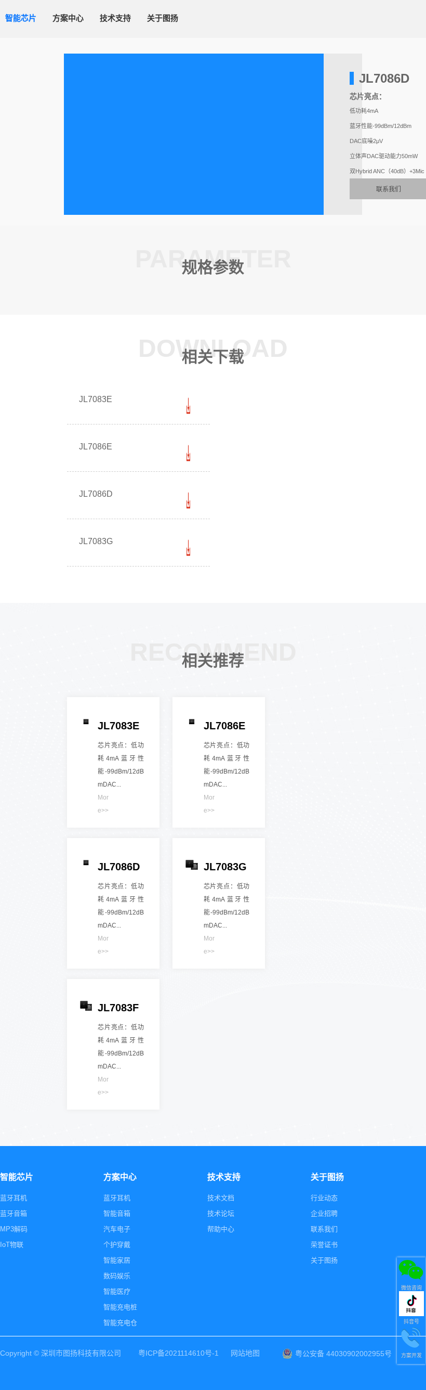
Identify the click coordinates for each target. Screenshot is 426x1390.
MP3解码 (14, 1229)
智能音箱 (116, 1213)
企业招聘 (324, 1213)
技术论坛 (220, 1213)
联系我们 (324, 1229)
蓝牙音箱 (13, 1213)
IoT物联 (11, 1245)
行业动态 (324, 1198)
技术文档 (220, 1198)
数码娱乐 (116, 1276)
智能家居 (116, 1260)
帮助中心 (220, 1229)
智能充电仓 (120, 1323)
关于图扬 (324, 1260)
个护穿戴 (116, 1245)
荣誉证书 (324, 1245)
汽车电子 (116, 1229)
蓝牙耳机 (13, 1198)
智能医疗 (116, 1291)
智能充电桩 (120, 1307)
